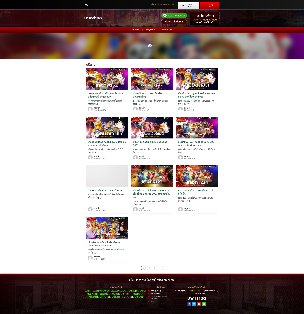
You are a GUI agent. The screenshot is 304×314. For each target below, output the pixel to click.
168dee (134, 293)
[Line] (204, 304)
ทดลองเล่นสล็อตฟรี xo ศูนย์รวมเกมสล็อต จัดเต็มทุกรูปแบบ (106, 95)
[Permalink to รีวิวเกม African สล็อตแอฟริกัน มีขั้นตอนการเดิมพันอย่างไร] (197, 127)
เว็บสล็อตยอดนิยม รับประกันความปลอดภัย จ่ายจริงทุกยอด (104, 244)
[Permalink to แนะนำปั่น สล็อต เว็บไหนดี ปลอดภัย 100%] (152, 127)
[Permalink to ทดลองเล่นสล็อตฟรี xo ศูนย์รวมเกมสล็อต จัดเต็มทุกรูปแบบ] (107, 79)
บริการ (152, 45)
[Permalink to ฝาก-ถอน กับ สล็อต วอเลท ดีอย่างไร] (107, 176)
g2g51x (103, 293)
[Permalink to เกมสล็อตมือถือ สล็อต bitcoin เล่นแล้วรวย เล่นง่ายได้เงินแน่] (107, 127)
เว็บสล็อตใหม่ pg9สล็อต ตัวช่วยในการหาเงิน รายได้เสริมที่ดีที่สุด (196, 95)
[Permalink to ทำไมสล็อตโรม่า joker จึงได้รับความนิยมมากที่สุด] (152, 79)
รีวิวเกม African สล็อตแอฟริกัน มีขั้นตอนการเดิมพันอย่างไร (196, 143)
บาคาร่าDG (93, 18)
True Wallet (92, 293)
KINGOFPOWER (199, 293)
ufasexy (122, 290)
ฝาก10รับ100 (104, 290)
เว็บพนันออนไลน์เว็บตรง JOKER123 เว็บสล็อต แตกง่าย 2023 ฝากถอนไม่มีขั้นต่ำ (151, 194)
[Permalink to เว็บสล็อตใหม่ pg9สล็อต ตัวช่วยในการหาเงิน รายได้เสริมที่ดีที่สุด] (197, 79)
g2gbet (88, 290)
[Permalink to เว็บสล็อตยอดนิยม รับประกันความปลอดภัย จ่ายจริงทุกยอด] (107, 227)
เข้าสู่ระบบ (150, 29)
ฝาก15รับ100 (141, 290)
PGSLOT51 (93, 297)
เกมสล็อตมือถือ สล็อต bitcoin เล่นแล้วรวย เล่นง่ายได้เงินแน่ (107, 143)
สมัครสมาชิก (166, 29)
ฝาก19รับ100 (138, 297)
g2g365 (114, 290)
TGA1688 (131, 290)
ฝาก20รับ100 (112, 293)
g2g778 (141, 293)
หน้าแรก (135, 29)
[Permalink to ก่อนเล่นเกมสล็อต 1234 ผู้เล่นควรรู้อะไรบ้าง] (197, 176)
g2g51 (95, 290)
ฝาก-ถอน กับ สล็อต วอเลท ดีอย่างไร (106, 190)
